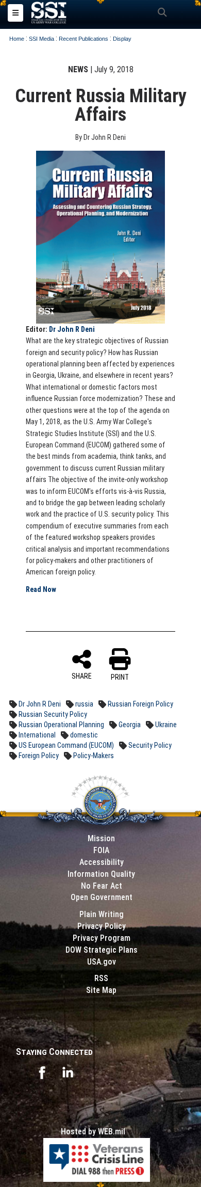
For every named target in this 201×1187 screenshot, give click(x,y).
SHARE (82, 676)
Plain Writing (101, 914)
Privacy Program (101, 938)
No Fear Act (101, 886)
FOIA (101, 850)
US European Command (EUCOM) (66, 745)
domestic (84, 735)
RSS (101, 978)
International (37, 735)
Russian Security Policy (53, 714)
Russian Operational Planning (61, 724)
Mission (101, 838)
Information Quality (101, 874)
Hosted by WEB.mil (93, 1131)
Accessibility (101, 862)
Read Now (41, 589)
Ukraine (166, 724)
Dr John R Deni (72, 329)
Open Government (101, 897)
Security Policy (150, 745)
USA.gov (101, 962)
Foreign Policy (39, 755)
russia (84, 704)
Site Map (101, 990)
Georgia (130, 724)
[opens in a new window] (41, 1072)
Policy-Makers (93, 755)
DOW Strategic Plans (101, 950)
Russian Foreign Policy (140, 704)
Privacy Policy (101, 926)
